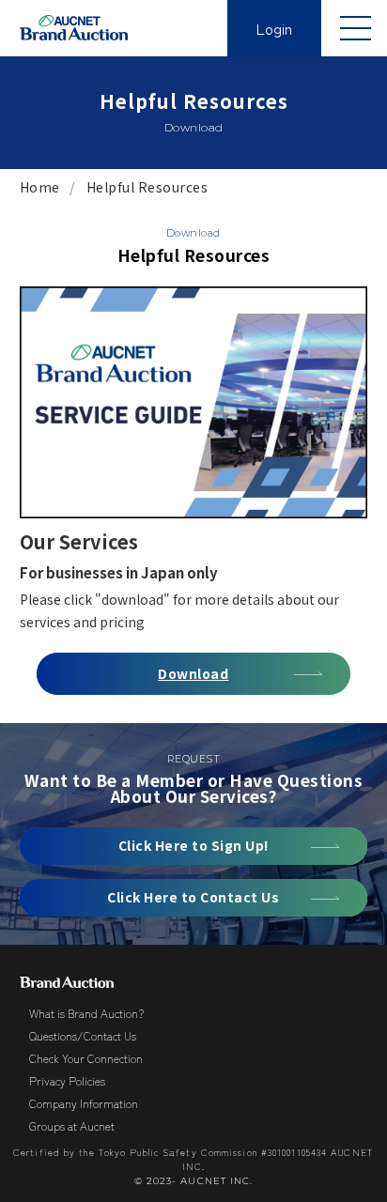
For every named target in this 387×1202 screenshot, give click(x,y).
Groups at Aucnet (72, 1125)
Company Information (83, 1103)
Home (40, 186)
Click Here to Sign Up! (193, 845)
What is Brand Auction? (86, 1013)
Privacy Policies (67, 1080)
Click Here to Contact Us (193, 896)
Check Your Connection (86, 1058)
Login (274, 28)
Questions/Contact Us (82, 1035)
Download (193, 673)
